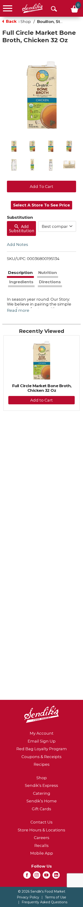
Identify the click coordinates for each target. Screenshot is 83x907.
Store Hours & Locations (41, 830)
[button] (14, 146)
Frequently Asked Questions (44, 902)
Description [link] (20, 272)
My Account (41, 733)
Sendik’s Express (41, 785)
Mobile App (41, 853)
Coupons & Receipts (41, 756)
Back (11, 21)
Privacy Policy (28, 897)
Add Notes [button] (17, 244)
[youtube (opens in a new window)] (46, 876)
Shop (26, 21)
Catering (41, 793)
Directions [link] (50, 282)
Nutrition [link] (47, 272)
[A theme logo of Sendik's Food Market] (32, 8)
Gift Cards (41, 809)
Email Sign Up (42, 741)
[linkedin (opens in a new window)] (56, 876)
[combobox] (57, 226)
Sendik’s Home (42, 801)
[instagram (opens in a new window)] (36, 876)
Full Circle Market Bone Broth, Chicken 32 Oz (41, 388)
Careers (41, 837)
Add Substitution (21, 228)
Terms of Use (55, 897)
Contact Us (41, 822)
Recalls (41, 845)
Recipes (42, 764)
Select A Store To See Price (41, 205)
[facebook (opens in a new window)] (27, 876)
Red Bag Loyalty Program (41, 748)
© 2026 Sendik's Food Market (41, 891)
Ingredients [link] (21, 282)
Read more (18, 310)
